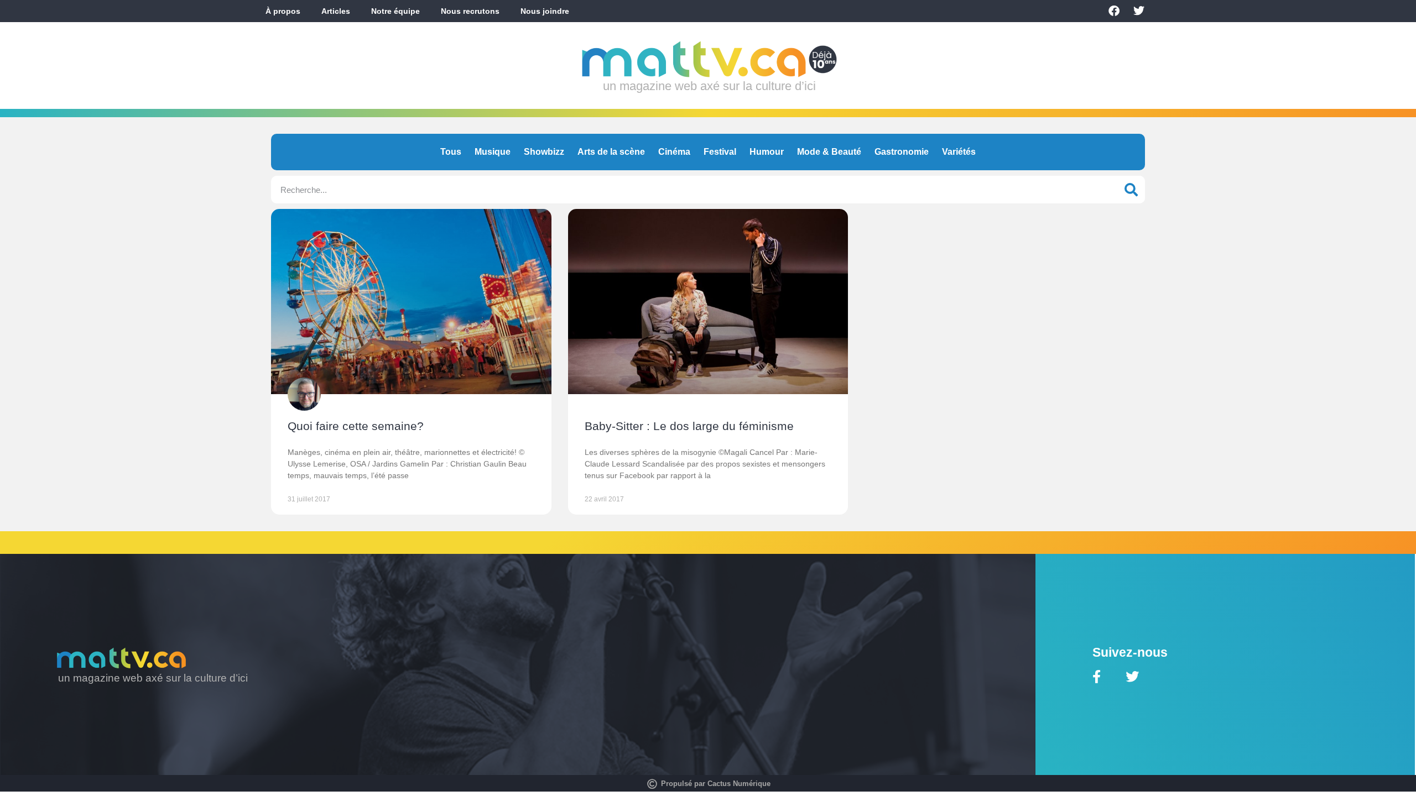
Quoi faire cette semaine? (356, 426)
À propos (283, 11)
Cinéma (674, 151)
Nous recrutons (470, 11)
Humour (766, 151)
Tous (450, 151)
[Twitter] (1139, 11)
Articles (335, 11)
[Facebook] (1114, 11)
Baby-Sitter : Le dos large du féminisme (689, 426)
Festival (720, 151)
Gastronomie (901, 151)
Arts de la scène (611, 151)
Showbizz (544, 151)
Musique (493, 151)
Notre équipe (395, 11)
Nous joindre (544, 11)
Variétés (959, 151)
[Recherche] (1131, 189)
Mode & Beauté (829, 151)
